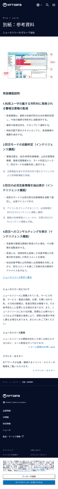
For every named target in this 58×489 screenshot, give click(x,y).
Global (16, 402)
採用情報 (7, 423)
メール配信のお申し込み (42, 347)
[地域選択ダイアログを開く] (39, 5)
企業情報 (7, 410)
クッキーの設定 (29, 476)
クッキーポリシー (24, 471)
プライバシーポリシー (38, 455)
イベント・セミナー (45, 370)
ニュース (15, 18)
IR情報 (6, 417)
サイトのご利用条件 (10, 455)
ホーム (5, 18)
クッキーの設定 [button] (39, 469)
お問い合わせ (35, 450)
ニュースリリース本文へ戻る (17, 277)
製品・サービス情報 (12, 436)
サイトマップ (8, 450)
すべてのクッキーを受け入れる (29, 482)
